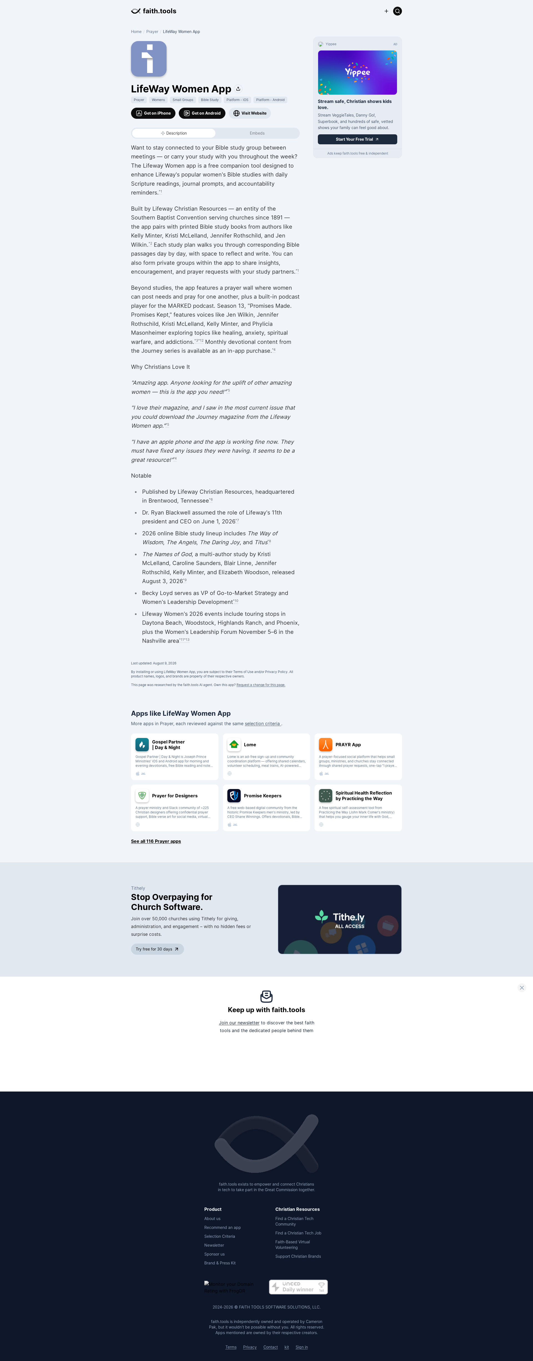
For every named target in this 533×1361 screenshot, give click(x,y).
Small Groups (183, 100)
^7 (237, 520)
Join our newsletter (239, 1022)
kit (287, 1347)
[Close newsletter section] (521, 987)
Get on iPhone (157, 113)
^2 (150, 243)
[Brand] (266, 1144)
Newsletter (214, 1245)
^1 (160, 191)
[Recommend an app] (386, 11)
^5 (228, 390)
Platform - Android (270, 100)
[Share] (238, 88)
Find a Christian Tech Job (298, 1233)
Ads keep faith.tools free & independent (357, 153)
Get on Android (206, 113)
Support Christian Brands (298, 1256)
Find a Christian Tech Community (294, 1221)
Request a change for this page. (261, 685)
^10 (235, 601)
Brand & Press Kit (220, 1263)
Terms (231, 1347)
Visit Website (254, 113)
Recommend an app (222, 1227)
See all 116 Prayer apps (156, 841)
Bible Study (210, 100)
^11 (181, 639)
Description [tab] (176, 133)
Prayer (152, 31)
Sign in (302, 1347)
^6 (211, 499)
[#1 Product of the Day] (298, 1287)
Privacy (250, 1347)
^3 (196, 340)
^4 (274, 349)
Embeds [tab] (257, 133)
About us (212, 1218)
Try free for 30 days (154, 949)
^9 (185, 580)
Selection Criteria (219, 1236)
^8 (269, 541)
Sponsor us (214, 1254)
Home (136, 31)
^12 (200, 340)
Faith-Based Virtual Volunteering (292, 1244)
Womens (158, 100)
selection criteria (263, 723)
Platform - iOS (237, 100)
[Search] (397, 11)
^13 (187, 639)
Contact (270, 1347)
